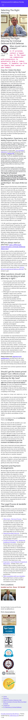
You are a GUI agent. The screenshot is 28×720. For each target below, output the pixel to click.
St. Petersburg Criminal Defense (12, 707)
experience (4, 152)
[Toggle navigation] (3, 5)
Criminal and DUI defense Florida (12, 2)
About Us (6, 698)
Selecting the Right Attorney (11, 533)
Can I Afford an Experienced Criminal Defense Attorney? (13, 246)
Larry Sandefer (20, 150)
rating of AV (10, 153)
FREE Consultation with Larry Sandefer (14, 576)
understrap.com (14, 715)
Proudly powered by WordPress (10, 714)
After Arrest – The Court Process (12, 519)
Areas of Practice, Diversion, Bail (12, 700)
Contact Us (6, 705)
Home (5, 696)
